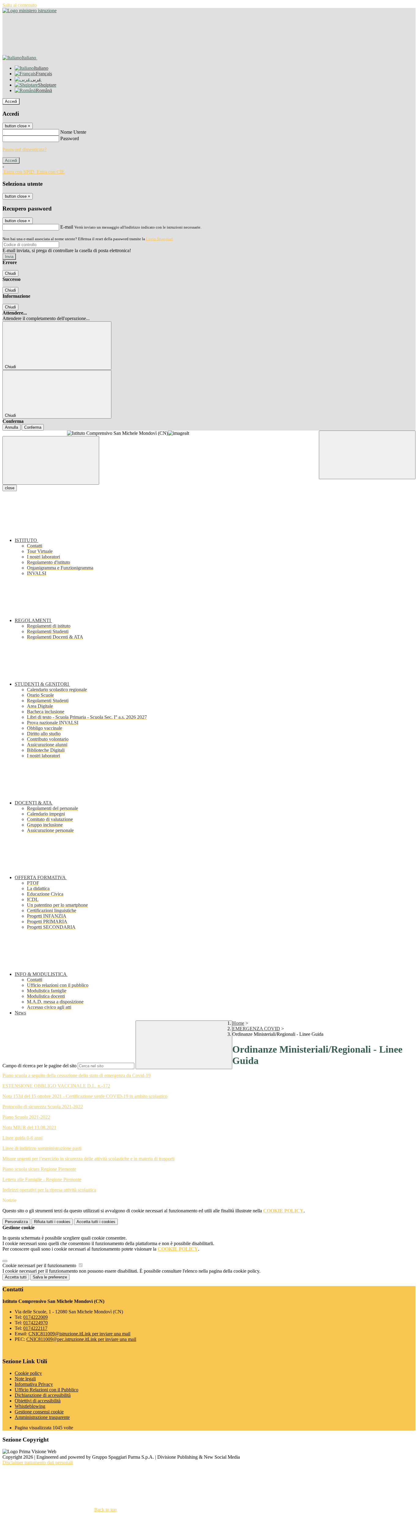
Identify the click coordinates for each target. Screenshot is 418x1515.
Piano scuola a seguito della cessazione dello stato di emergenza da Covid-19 (76, 1075)
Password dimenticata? (24, 149)
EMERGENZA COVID (256, 1028)
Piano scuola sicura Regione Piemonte (39, 1169)
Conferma (32, 427)
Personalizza (16, 1221)
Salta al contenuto (19, 5)
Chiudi (10, 273)
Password (69, 138)
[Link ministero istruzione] (29, 10)
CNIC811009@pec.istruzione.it (81, 1339)
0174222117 (35, 1328)
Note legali (25, 1378)
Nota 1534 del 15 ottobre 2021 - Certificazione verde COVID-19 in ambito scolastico (84, 1096)
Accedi (11, 101)
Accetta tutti (96, 1221)
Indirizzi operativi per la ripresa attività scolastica (49, 1189)
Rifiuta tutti (52, 1221)
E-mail (66, 226)
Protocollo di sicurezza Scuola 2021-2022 (42, 1106)
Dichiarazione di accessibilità (43, 1395)
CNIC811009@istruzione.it (79, 1333)
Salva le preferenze (50, 1277)
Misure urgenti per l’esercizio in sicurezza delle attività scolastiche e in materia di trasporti (88, 1158)
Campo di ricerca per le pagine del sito (39, 1065)
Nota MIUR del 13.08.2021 (29, 1127)
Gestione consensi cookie (39, 1411)
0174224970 (35, 1322)
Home (238, 1023)
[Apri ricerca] (367, 455)
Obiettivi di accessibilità (38, 1400)
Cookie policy (28, 1373)
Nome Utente (73, 132)
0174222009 (35, 1317)
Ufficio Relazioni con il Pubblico (46, 1389)
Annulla (11, 427)
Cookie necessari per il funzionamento (39, 1265)
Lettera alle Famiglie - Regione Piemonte (41, 1179)
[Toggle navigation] (50, 460)
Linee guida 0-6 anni (22, 1137)
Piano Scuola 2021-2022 (26, 1117)
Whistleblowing (30, 1406)
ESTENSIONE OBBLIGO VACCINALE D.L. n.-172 (56, 1085)
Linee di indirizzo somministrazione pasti (41, 1148)
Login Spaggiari (159, 239)
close (9, 488)
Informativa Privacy (34, 1384)
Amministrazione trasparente (42, 1417)
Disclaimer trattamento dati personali (37, 1462)
